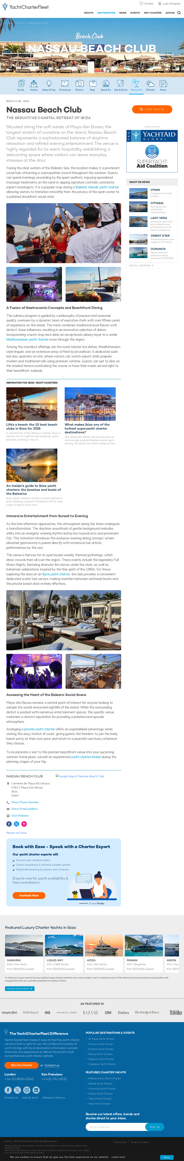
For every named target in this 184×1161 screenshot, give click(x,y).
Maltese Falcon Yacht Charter (104, 1078)
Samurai (14, 960)
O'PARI (155, 190)
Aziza (91, 960)
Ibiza (10, 22)
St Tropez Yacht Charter (101, 1038)
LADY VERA (159, 218)
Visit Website (20, 815)
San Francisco (51, 1074)
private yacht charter (39, 729)
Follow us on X (17, 1090)
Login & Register (172, 3)
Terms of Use (120, 1142)
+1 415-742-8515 (54, 1079)
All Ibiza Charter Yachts (18, 988)
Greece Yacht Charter (100, 1054)
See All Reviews (140, 265)
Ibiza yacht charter (56, 574)
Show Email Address (24, 809)
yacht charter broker (86, 757)
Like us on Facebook (8, 1090)
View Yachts (154, 109)
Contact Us (11, 1097)
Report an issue (16, 833)
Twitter (16, 824)
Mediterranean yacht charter (27, 339)
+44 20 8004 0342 (19, 1079)
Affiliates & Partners (53, 1097)
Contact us (52, 1065)
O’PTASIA (157, 203)
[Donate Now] (152, 152)
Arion (171, 960)
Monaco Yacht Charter (100, 1044)
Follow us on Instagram (26, 1090)
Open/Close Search (179, 12)
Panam (132, 960)
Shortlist (148, 3)
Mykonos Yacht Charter (101, 1059)
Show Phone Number (25, 802)
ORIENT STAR (160, 235)
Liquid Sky (55, 960)
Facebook (9, 824)
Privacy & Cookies (140, 1142)
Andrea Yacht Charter (100, 1093)
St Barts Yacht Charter (101, 1049)
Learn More (118, 1157)
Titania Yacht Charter (100, 1098)
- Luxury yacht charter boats (26, 6)
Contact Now (29, 895)
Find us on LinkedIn (36, 1090)
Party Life (20, 22)
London (10, 1074)
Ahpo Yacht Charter (99, 1103)
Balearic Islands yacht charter (97, 187)
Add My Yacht (30, 1097)
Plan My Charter (21, 1065)
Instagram (24, 824)
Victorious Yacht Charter (102, 1088)
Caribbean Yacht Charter (102, 1064)
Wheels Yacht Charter (100, 1083)
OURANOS (158, 249)
